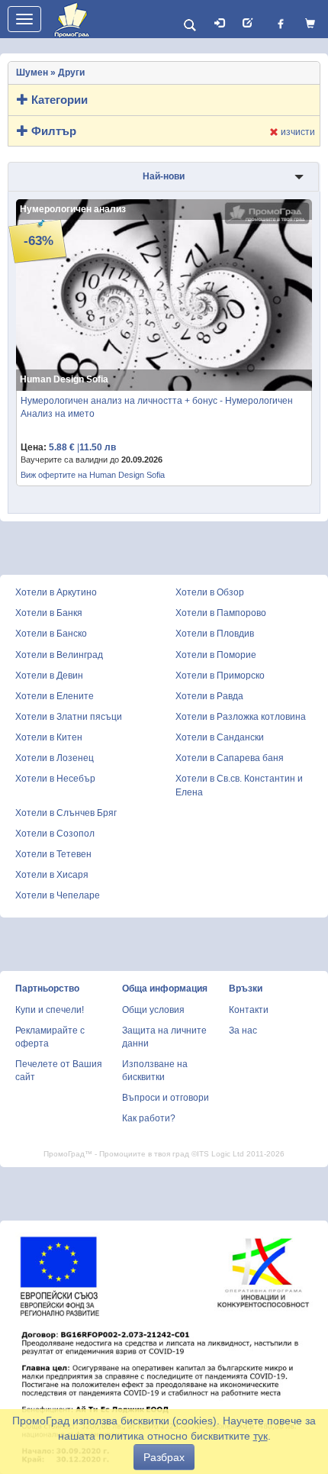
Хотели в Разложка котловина (240, 716)
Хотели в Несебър (55, 778)
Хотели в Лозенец (54, 758)
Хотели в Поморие (215, 655)
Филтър (52, 130)
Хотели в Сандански (219, 737)
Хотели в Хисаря (51, 874)
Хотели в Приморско (220, 675)
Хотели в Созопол (55, 833)
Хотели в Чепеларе (57, 895)
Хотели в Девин (49, 675)
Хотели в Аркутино (56, 592)
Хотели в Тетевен (53, 854)
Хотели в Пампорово (220, 613)
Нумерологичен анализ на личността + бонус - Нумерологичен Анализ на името (157, 407)
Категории (58, 99)
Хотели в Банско (51, 633)
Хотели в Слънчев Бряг (66, 813)
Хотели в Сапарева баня (229, 758)
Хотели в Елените (54, 696)
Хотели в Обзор (209, 592)
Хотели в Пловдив (214, 633)
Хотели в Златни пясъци (68, 716)
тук (260, 1436)
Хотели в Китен (48, 737)
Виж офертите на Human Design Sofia (93, 474)
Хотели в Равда (209, 696)
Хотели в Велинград (59, 655)
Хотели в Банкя (48, 613)
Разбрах (164, 1457)
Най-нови (164, 176)
